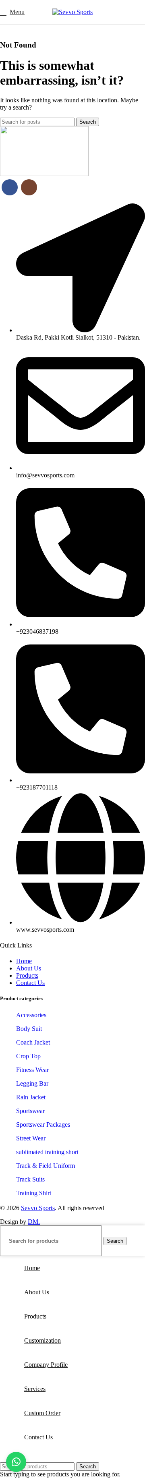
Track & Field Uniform (45, 1165)
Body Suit (29, 1028)
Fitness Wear (32, 1069)
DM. (34, 1221)
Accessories (31, 1015)
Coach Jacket (33, 1042)
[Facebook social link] (10, 187)
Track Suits (30, 1179)
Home (24, 961)
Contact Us (30, 982)
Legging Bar (32, 1083)
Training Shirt (33, 1193)
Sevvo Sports (38, 1207)
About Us (28, 968)
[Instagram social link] (29, 187)
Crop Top (28, 1056)
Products (27, 975)
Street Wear (31, 1138)
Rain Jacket (31, 1097)
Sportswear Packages (43, 1124)
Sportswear (30, 1110)
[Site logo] (72, 11)
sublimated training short (47, 1151)
